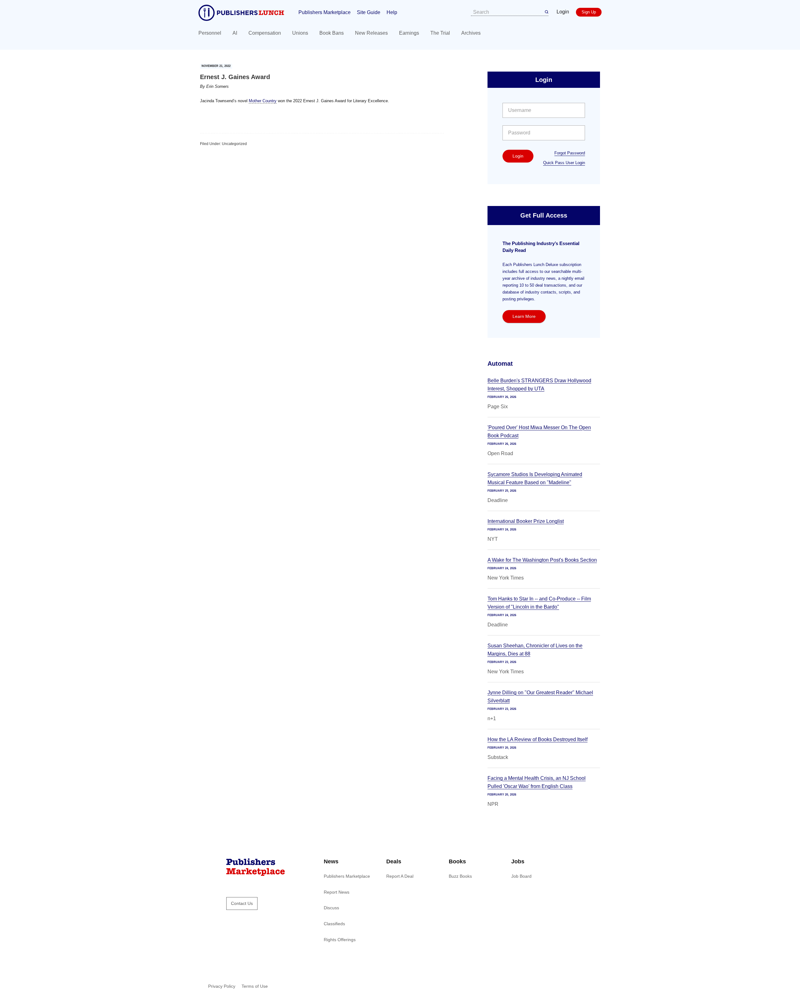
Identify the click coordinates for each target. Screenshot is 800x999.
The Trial (440, 33)
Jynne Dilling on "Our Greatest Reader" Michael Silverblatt (540, 696)
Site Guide (368, 12)
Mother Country (263, 100)
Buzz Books (460, 876)
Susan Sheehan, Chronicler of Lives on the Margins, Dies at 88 (535, 649)
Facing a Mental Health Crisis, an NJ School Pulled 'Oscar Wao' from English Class (537, 782)
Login (563, 11)
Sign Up (589, 12)
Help (392, 12)
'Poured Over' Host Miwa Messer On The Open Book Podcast (539, 431)
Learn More (524, 316)
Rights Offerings (340, 939)
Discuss (331, 907)
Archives (471, 33)
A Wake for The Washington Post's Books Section (542, 560)
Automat (500, 363)
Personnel (209, 33)
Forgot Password (569, 153)
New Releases (371, 33)
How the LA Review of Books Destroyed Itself (538, 739)
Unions (300, 33)
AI (234, 33)
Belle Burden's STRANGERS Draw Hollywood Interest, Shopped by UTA (539, 384)
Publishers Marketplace (324, 12)
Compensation (264, 33)
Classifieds (334, 923)
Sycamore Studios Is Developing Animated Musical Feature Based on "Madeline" (535, 478)
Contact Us (242, 903)
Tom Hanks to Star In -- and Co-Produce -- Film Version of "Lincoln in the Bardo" (539, 603)
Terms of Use (255, 986)
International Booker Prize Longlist (526, 521)
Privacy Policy (221, 986)
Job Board (521, 876)
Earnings (409, 33)
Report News (336, 892)
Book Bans (331, 33)
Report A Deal (399, 876)
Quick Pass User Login (564, 162)
